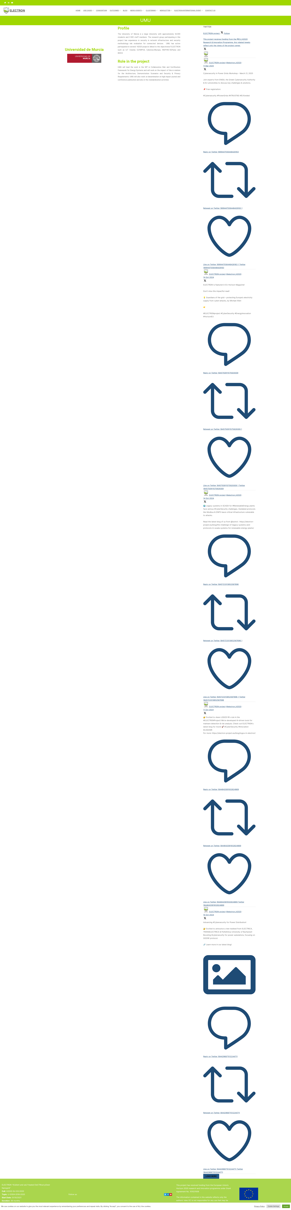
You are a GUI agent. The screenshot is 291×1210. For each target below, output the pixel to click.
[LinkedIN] (8, 2)
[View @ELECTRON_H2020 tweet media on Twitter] (229, 1000)
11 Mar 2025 (208, 66)
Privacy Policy (259, 1206)
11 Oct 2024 (208, 710)
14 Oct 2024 (208, 277)
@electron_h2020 (233, 63)
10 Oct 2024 (208, 915)
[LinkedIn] (168, 1194)
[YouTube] (12, 2)
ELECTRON (17, 10)
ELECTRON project (217, 63)
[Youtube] (170, 1194)
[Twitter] (5, 2)
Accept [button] (285, 1206)
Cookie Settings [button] (273, 1206)
